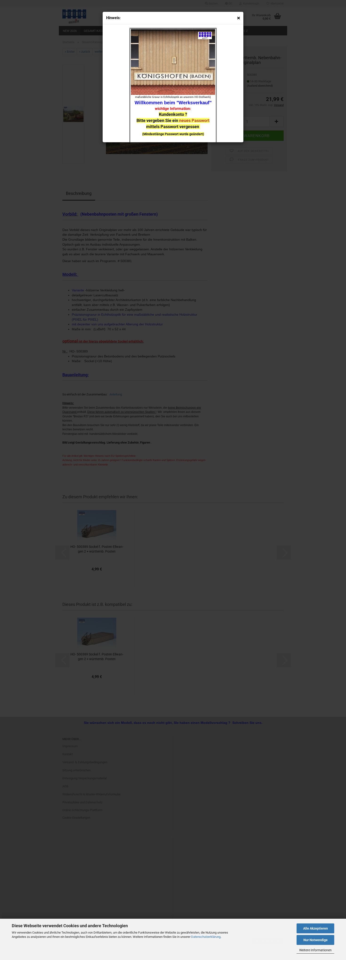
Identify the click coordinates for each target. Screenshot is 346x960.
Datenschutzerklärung (206, 937)
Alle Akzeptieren (315, 928)
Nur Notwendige (315, 940)
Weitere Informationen (315, 950)
